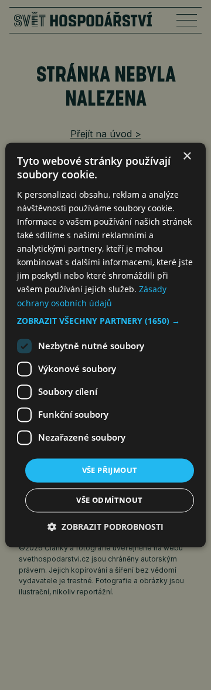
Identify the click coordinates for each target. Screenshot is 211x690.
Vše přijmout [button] (110, 470)
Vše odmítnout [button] (109, 500)
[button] (105, 321)
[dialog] (105, 345)
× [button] (186, 156)
